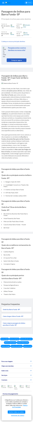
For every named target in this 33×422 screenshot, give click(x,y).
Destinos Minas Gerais (22, 342)
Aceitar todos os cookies (16, 412)
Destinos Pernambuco (16, 346)
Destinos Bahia (4, 339)
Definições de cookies (17, 415)
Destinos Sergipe (5, 346)
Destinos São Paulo (14, 339)
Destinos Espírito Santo (10, 342)
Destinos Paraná (28, 346)
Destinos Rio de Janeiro (26, 339)
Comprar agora (16, 60)
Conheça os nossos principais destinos (13, 41)
